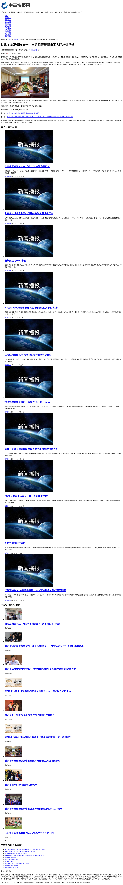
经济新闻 (8, 22)
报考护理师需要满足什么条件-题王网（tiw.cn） (29, 402)
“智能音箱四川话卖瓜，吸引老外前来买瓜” (26, 496)
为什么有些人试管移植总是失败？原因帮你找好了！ (31, 449)
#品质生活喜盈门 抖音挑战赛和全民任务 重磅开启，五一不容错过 (38, 737)
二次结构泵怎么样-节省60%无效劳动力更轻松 (28, 355)
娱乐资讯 (8, 30)
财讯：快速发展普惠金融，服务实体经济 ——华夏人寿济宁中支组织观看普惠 (44, 646)
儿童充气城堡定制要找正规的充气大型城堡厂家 (29, 213)
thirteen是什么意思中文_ (13, 865)
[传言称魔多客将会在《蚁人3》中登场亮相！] (29, 162)
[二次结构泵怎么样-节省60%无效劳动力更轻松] (29, 350)
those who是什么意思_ (12, 859)
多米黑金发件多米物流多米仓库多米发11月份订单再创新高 (25, 849)
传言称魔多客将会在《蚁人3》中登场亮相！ (27, 166)
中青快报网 (33, 50)
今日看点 (8, 20)
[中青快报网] (16, 9)
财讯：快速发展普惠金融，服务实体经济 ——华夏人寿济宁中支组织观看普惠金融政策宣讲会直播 (40, 117)
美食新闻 (8, 34)
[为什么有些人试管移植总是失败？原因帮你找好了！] (29, 445)
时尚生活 (8, 28)
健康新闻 (8, 26)
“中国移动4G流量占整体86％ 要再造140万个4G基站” (31, 308)
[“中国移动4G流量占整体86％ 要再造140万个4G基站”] (29, 303)
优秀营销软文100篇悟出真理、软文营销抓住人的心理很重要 (35, 590)
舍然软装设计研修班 (15, 543)
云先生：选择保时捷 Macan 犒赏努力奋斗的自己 (29, 833)
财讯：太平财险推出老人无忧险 (21, 785)
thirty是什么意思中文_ (12, 867)
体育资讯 (8, 36)
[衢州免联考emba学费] (29, 256)
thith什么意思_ (9, 861)
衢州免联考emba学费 (15, 260)
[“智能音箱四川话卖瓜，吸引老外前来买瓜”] (29, 492)
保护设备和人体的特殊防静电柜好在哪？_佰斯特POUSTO (24, 855)
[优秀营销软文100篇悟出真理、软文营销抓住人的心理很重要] (29, 586)
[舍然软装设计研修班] (29, 539)
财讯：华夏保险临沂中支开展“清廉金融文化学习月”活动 (33, 808)
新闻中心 (8, 18)
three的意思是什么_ (11, 857)
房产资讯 (8, 32)
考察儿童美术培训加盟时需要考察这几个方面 (20, 851)
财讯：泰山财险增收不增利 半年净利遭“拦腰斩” (23, 113)
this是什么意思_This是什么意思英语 (17, 863)
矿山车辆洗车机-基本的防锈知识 (16, 853)
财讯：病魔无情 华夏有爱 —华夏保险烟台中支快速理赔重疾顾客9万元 (40, 669)
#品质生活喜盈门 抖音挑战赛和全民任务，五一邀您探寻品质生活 (38, 691)
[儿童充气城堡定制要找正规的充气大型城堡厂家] (29, 209)
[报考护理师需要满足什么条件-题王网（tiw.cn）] (29, 397)
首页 (6, 16)
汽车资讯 (8, 24)
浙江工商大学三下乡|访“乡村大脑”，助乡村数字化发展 (32, 624)
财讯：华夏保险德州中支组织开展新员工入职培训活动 (32, 760)
